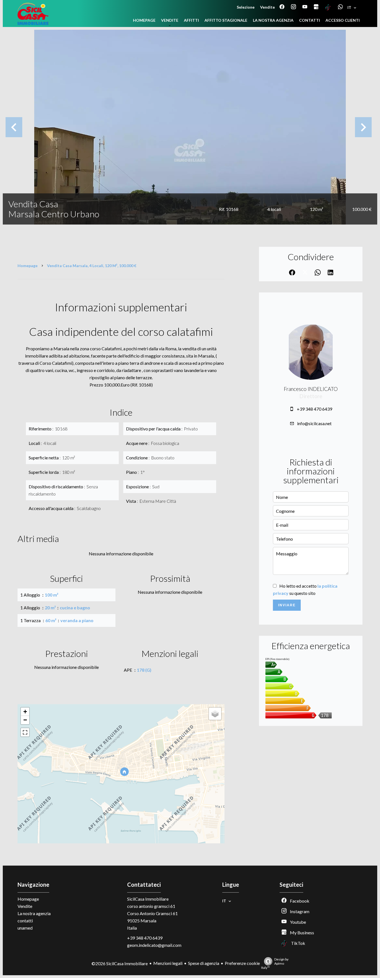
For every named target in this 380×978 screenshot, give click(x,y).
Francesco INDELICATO (311, 389)
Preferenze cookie (242, 963)
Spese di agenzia (203, 963)
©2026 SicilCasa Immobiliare (120, 963)
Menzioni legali (167, 963)
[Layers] (215, 714)
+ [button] (25, 711)
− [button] (25, 719)
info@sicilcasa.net (314, 423)
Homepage (28, 265)
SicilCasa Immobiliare (148, 898)
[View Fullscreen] (25, 732)
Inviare (287, 605)
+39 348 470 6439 (314, 409)
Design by (274, 963)
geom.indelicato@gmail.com (154, 945)
